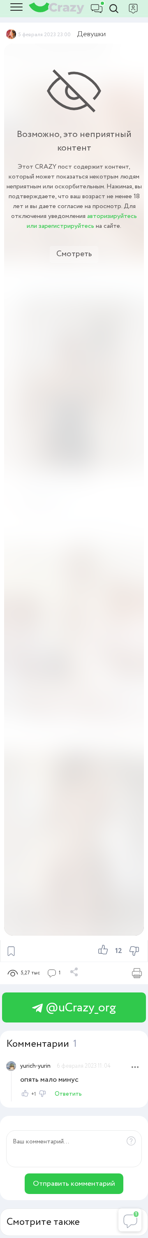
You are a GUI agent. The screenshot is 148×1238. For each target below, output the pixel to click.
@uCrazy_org (79, 1008)
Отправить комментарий (74, 1183)
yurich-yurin (35, 1066)
